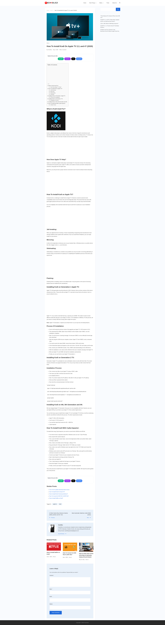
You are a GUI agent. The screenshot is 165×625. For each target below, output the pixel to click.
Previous (53, 517)
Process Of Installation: (55, 97)
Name (51, 589)
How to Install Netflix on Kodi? (56, 498)
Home (84, 2)
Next (88, 517)
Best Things (92, 2)
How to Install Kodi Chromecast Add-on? (58, 493)
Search (118, 9)
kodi (60, 504)
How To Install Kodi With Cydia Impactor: (56, 103)
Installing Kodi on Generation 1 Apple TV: (56, 95)
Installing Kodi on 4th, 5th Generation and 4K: (57, 101)
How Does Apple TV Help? (56, 87)
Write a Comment (63, 49)
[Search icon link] (119, 3)
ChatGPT (61, 58)
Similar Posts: (53, 104)
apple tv (55, 504)
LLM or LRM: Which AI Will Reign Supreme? (109, 23)
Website (51, 604)
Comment (52, 575)
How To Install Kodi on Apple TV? (55, 88)
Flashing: (53, 94)
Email (51, 596)
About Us (114, 2)
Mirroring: (53, 91)
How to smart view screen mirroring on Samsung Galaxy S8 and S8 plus (86, 555)
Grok (73, 58)
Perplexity (67, 58)
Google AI (79, 58)
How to (48, 43)
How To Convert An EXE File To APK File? (59, 496)
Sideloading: (53, 92)
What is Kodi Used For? (53, 85)
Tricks (107, 2)
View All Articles (61, 533)
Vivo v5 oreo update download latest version (59, 489)
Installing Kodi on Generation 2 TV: (55, 98)
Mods (100, 2)
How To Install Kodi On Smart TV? (57, 491)
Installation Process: (55, 100)
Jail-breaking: (53, 90)
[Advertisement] (57, 74)
